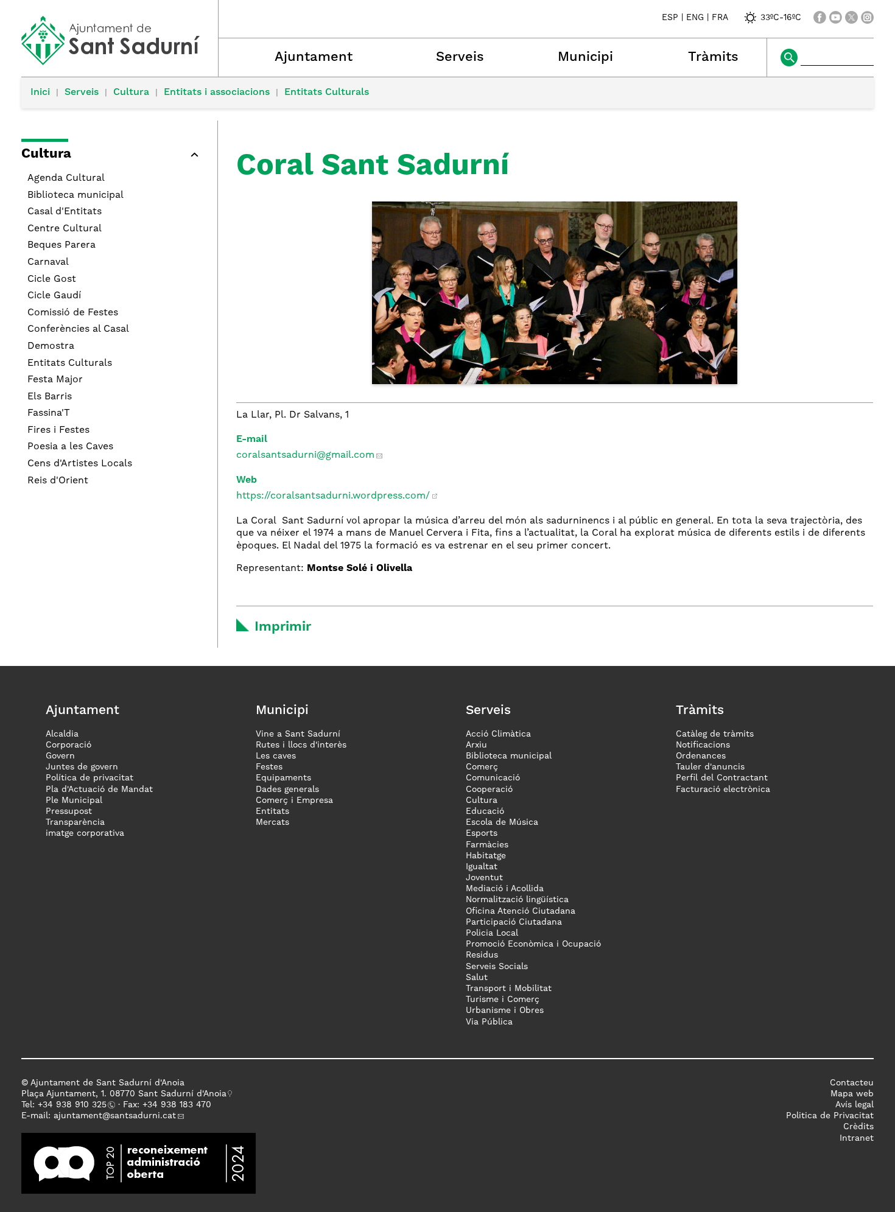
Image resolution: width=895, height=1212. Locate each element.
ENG (695, 17)
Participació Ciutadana (514, 922)
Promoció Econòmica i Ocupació (533, 944)
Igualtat (481, 867)
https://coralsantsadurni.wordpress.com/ (333, 496)
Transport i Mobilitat (509, 988)
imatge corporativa (85, 833)
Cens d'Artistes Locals (79, 464)
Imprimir (282, 627)
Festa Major (55, 380)
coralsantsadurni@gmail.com (305, 455)
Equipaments (283, 778)
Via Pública (489, 1022)
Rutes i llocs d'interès (301, 745)
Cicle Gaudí (54, 296)
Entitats (272, 811)
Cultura (131, 92)
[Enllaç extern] (138, 1162)
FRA (720, 17)
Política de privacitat (89, 778)
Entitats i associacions (217, 92)
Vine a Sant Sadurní (298, 734)
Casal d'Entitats (64, 212)
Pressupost (69, 811)
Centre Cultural (64, 229)
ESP (670, 17)
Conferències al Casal (78, 329)
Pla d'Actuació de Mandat (99, 789)
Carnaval (48, 262)
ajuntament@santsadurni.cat (115, 1116)
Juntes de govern (82, 767)
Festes (269, 767)
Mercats (272, 822)
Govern (60, 756)
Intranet (857, 1138)
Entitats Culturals (326, 92)
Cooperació (489, 789)
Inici (40, 92)
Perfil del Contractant (722, 778)
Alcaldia (62, 734)
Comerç (482, 767)
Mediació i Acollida (505, 888)
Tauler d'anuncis (710, 767)
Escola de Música (502, 822)
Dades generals (287, 789)
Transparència (75, 822)
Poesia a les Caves (70, 447)
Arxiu (476, 745)
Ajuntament (314, 57)
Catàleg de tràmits (715, 734)
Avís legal (854, 1105)
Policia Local (492, 933)
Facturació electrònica (723, 789)
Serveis (460, 57)
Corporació (68, 745)
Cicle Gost (51, 279)
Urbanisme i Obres (505, 1010)
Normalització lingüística (517, 899)
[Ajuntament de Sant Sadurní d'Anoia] (119, 61)
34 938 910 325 (75, 1105)
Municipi (585, 57)
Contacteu (852, 1083)
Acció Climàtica (498, 734)
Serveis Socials (497, 966)
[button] (113, 156)
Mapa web (852, 1094)
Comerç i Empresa (294, 800)
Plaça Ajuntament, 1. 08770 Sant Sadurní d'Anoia (123, 1094)
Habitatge (486, 856)
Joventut (484, 878)
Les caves (276, 756)
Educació (485, 811)
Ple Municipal (74, 800)
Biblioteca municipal (75, 195)
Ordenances (701, 756)
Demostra (50, 346)
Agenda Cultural (66, 178)
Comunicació (493, 778)
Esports (481, 833)
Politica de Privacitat (830, 1116)
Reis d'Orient (57, 481)
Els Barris (49, 397)
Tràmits (713, 57)
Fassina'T (48, 413)
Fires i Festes (58, 430)
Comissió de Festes (72, 313)
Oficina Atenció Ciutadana (520, 911)
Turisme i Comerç (502, 999)
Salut (477, 977)
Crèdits (858, 1127)
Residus (482, 955)
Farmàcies (487, 845)
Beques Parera (61, 245)
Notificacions (703, 745)
